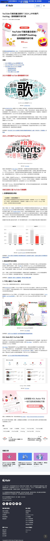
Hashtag (22, 431)
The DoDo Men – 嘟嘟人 (28, 350)
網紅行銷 (5, 428)
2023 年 (11, 209)
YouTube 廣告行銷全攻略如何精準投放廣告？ (18, 355)
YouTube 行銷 (30, 431)
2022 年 (5, 209)
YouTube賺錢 (6, 431)
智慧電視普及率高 (12, 68)
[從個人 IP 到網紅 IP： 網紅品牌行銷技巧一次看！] (40, 457)
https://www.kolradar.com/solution (35, 416)
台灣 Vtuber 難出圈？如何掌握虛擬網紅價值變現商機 (20, 333)
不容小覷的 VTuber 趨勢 (13, 72)
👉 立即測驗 (25, 2)
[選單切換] (44, 6)
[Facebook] (3, 503)
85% (20, 266)
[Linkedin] (10, 503)
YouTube (38, 431)
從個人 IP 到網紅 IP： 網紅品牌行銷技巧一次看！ (40, 463)
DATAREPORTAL (27, 105)
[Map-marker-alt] (16, 503)
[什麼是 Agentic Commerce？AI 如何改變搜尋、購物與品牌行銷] (25, 457)
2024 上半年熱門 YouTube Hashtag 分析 (14, 65)
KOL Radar (27, 166)
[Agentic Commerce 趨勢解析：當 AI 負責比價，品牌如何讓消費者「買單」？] (9, 457)
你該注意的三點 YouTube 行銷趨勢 (13, 66)
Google (6, 264)
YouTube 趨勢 (39, 428)
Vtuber (23, 428)
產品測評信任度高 (12, 70)
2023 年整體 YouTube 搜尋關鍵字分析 (14, 63)
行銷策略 (17, 428)
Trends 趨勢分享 (12, 19)
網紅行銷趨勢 (17, 19)
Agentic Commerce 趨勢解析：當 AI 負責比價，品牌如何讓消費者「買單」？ (8, 464)
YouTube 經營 (15, 431)
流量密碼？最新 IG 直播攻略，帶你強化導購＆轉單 (19, 277)
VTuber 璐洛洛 (27, 330)
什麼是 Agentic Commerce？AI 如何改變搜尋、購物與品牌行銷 (25, 464)
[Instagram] (7, 503)
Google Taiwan (16, 211)
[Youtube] (13, 503)
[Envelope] (20, 503)
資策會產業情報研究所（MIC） (12, 51)
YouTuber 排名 (30, 428)
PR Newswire (8, 287)
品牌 (11, 428)
